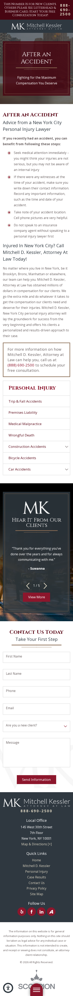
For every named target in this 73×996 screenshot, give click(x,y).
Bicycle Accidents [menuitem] (22, 458)
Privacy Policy (36, 888)
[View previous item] (28, 586)
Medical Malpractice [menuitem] (25, 423)
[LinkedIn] (41, 911)
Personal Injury (36, 871)
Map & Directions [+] (36, 844)
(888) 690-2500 (21, 364)
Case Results (36, 877)
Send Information (36, 779)
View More (36, 597)
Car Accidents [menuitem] (20, 469)
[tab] (66, 446)
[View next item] (45, 586)
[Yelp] (21, 911)
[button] (8, 988)
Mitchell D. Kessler (36, 866)
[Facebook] (31, 911)
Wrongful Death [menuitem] (21, 435)
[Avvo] (51, 911)
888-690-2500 (65, 9)
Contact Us (37, 883)
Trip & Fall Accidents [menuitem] (25, 401)
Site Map (36, 894)
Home (36, 860)
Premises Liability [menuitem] (23, 412)
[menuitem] (36, 860)
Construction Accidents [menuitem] (27, 446)
